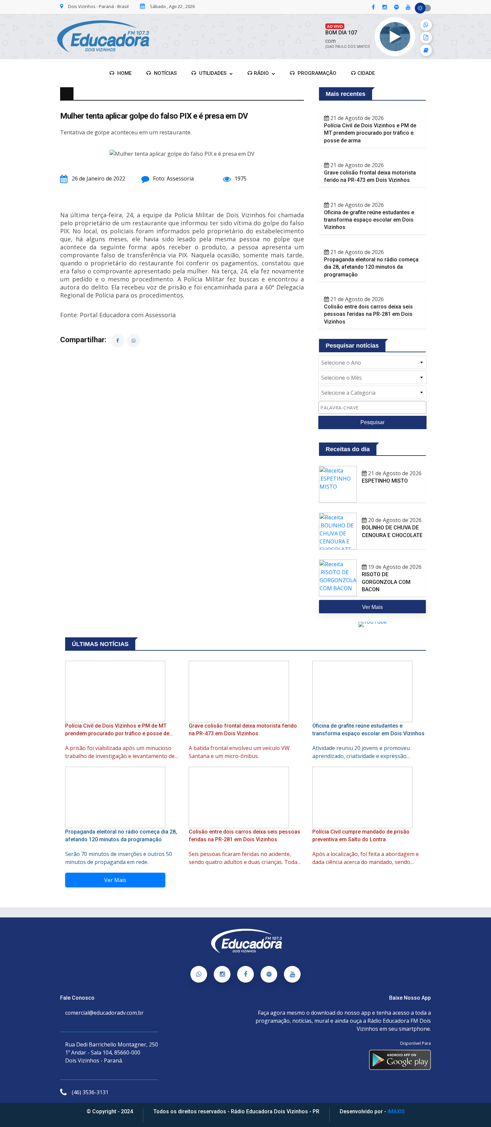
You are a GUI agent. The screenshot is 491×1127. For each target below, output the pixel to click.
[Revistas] (426, 50)
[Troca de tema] (423, 8)
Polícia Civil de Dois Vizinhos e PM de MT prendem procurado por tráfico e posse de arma (370, 133)
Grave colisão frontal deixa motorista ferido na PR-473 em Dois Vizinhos (370, 176)
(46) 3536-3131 (90, 1092)
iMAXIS (396, 1111)
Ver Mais (115, 880)
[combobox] (372, 362)
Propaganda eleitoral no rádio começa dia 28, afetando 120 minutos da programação (371, 267)
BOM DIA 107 (341, 32)
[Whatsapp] (198, 974)
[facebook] (373, 7)
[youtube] (408, 7)
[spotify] (396, 7)
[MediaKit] (426, 37)
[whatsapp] (426, 25)
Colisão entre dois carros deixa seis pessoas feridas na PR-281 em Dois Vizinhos (368, 314)
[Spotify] (269, 974)
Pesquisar (372, 422)
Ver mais (372, 607)
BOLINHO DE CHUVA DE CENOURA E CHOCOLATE (392, 531)
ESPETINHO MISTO (385, 481)
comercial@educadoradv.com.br (104, 1012)
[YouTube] (292, 974)
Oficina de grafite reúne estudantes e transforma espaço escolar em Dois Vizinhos (369, 220)
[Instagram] (222, 974)
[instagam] (385, 7)
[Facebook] (245, 974)
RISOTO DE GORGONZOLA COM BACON (386, 582)
